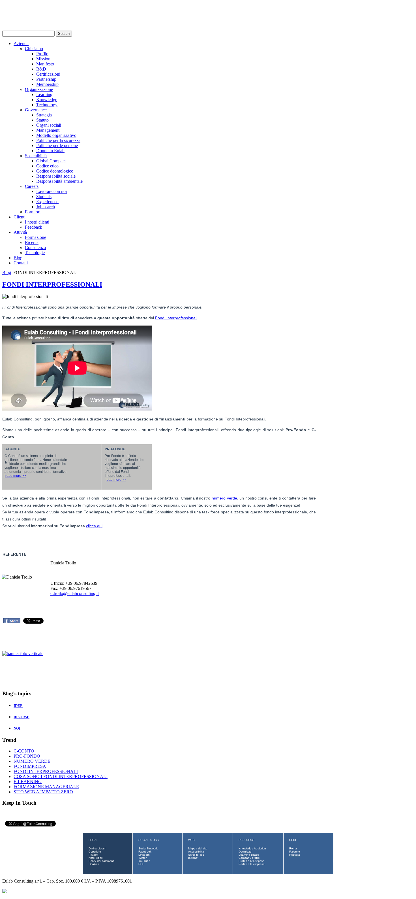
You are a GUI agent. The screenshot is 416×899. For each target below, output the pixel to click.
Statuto (42, 120)
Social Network (148, 848)
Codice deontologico (54, 171)
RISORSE (21, 717)
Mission (43, 58)
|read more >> (15, 476)
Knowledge (46, 99)
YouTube (144, 860)
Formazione (35, 237)
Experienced (47, 201)
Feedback (33, 227)
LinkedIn (144, 854)
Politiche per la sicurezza (58, 140)
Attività (20, 232)
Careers (31, 186)
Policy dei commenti (101, 860)
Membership (47, 84)
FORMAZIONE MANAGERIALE (46, 786)
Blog (18, 257)
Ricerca (31, 242)
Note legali (95, 857)
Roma (293, 848)
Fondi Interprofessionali (176, 318)
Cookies (94, 864)
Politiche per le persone (57, 145)
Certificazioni (48, 74)
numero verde (224, 498)
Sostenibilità (36, 155)
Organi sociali (48, 125)
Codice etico (47, 165)
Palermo (294, 851)
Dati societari (97, 848)
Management (47, 130)
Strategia (44, 114)
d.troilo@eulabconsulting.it (74, 593)
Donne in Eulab (50, 150)
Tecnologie (35, 252)
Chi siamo (34, 48)
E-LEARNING (28, 781)
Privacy (93, 854)
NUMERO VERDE (32, 761)
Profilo (42, 53)
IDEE (18, 706)
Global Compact (51, 160)
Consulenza (35, 247)
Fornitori (32, 211)
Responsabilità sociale (56, 176)
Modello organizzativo (56, 135)
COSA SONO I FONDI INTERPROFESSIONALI (61, 776)
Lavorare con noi (51, 191)
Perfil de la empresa (252, 864)
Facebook (144, 851)
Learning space (249, 854)
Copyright (95, 851)
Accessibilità (196, 851)
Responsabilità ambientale (59, 181)
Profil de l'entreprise (251, 860)
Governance (36, 109)
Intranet (193, 857)
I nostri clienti (37, 222)
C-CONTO (24, 751)
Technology (46, 104)
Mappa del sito (197, 848)
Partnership (46, 79)
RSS (141, 864)
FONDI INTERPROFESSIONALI (52, 284)
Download (245, 851)
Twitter (142, 857)
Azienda (21, 43)
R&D (41, 69)
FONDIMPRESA (30, 766)
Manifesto (45, 63)
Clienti (19, 216)
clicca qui (94, 526)
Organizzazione (39, 89)
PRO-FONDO (27, 756)
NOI (17, 728)
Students (44, 196)
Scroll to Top (196, 854)
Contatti (21, 262)
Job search (45, 206)
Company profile (249, 857)
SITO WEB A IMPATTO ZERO (43, 791)
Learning (44, 94)
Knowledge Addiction (252, 848)
